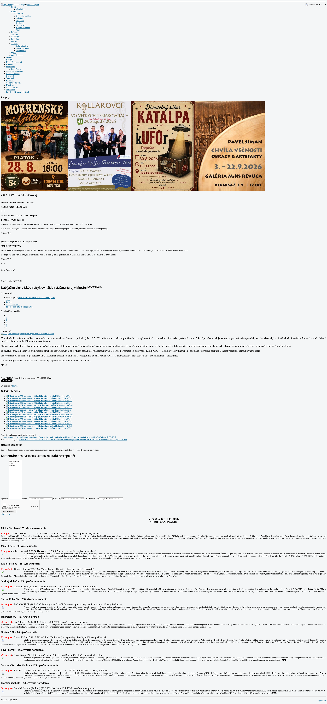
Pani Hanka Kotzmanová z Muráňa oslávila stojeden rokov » (102, 439)
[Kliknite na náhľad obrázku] (27, 334)
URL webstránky (92, 499)
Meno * (25, 499)
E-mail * (56, 499)
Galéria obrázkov (13, 304)
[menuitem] (33, 4)
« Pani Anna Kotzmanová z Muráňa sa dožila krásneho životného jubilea (48, 439)
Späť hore (322, 701)
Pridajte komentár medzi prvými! (19, 307)
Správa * (4, 499)
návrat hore (5, 514)
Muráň (14, 386)
